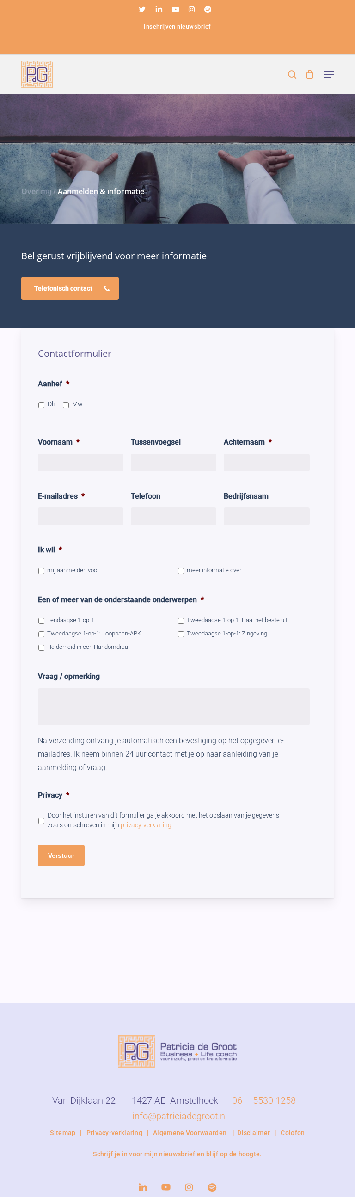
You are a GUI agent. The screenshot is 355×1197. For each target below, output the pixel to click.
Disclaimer (253, 1132)
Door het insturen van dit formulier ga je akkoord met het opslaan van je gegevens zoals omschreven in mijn (163, 820)
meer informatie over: (215, 570)
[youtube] (175, 9)
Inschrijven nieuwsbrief (177, 26)
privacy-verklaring (146, 825)
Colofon (293, 1132)
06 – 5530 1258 (264, 1100)
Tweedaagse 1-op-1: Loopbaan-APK (94, 633)
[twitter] (142, 9)
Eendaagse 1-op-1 (70, 620)
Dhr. (53, 404)
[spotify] (207, 9)
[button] (329, 74)
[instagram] (192, 9)
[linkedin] (159, 9)
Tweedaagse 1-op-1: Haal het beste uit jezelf (239, 620)
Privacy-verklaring (114, 1132)
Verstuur (61, 855)
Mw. (78, 404)
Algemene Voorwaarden (189, 1132)
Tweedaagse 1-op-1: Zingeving (227, 633)
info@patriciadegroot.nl (179, 1116)
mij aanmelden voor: (73, 570)
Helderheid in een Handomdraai (88, 646)
